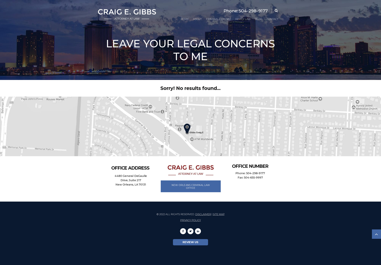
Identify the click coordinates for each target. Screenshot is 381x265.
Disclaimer (203, 214)
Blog (258, 19)
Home (185, 19)
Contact (272, 19)
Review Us (190, 242)
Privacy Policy (190, 220)
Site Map (219, 214)
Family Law (243, 19)
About (197, 19)
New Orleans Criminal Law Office (191, 186)
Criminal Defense (218, 19)
